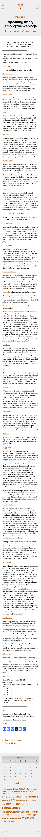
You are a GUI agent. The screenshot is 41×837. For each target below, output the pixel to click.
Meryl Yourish (7, 74)
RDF (8, 803)
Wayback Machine (20, 815)
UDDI (3, 815)
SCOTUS (25, 804)
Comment (9, 214)
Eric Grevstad (7, 94)
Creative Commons (19, 791)
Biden (15, 789)
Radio (3, 804)
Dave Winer (6, 387)
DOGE (4, 794)
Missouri (33, 796)
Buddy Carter (24, 789)
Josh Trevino (7, 246)
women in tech (15, 818)
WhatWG (5, 818)
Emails (10, 794)
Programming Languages (27, 800)
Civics (34, 789)
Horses (11, 797)
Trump (34, 811)
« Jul (17, 783)
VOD (7, 815)
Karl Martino (7, 223)
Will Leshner (7, 292)
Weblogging (20, 17)
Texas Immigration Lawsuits (15, 812)
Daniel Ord (6, 66)
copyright (10, 791)
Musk (4, 800)
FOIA (31, 794)
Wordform (28, 817)
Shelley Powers (15, 31)
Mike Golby (6, 112)
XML (12, 821)
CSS (33, 791)
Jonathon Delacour (9, 272)
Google (5, 797)
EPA (14, 794)
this (31, 292)
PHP (17, 800)
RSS (18, 803)
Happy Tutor (6, 448)
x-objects (6, 821)
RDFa (13, 804)
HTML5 (18, 797)
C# (31, 789)
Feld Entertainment (22, 794)
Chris (4, 369)
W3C (11, 815)
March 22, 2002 (30, 31)
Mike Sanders (7, 654)
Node (8, 800)
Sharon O (5, 434)
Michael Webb (7, 161)
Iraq (26, 797)
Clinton (4, 791)
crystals (28, 791)
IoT (23, 797)
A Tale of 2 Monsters (7, 789)
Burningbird (11, 832)
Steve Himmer (7, 562)
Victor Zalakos (24, 698)
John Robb (6, 345)
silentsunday (11, 807)
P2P (13, 800)
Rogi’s (17, 214)
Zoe (16, 821)
